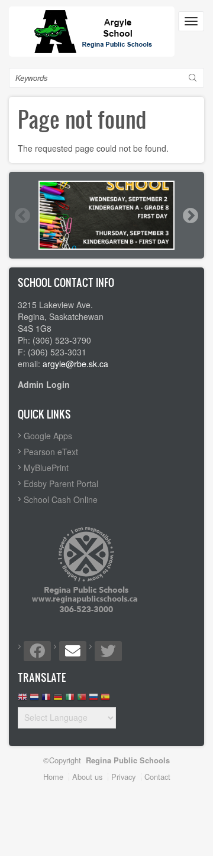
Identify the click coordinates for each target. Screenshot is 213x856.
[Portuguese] (81, 699)
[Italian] (70, 699)
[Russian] (93, 699)
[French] (46, 699)
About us (87, 776)
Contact (157, 776)
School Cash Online (61, 499)
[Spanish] (105, 699)
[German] (58, 699)
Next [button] (190, 215)
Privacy (123, 776)
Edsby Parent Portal (61, 483)
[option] (106, 215)
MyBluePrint (46, 467)
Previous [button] (22, 215)
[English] (22, 699)
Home (53, 776)
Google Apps (48, 436)
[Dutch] (34, 699)
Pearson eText (51, 452)
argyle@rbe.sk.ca (75, 364)
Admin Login (44, 384)
